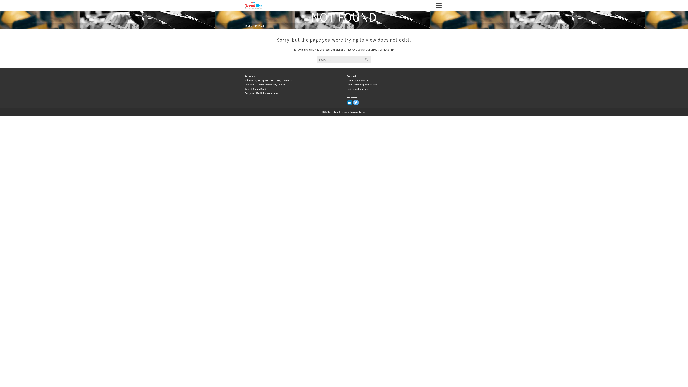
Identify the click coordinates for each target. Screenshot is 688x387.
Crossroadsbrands (357, 112)
